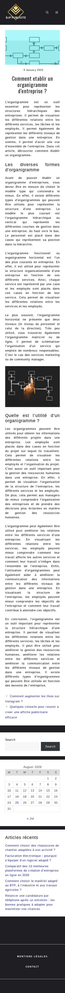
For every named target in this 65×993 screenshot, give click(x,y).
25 (17, 802)
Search (10, 739)
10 (9, 790)
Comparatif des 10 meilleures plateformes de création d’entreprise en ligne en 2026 (32, 871)
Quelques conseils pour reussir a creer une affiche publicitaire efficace (32, 712)
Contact (32, 966)
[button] (47, 12)
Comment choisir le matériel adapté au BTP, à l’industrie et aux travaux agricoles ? (31, 885)
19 (25, 796)
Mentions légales (32, 956)
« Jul (30, 818)
